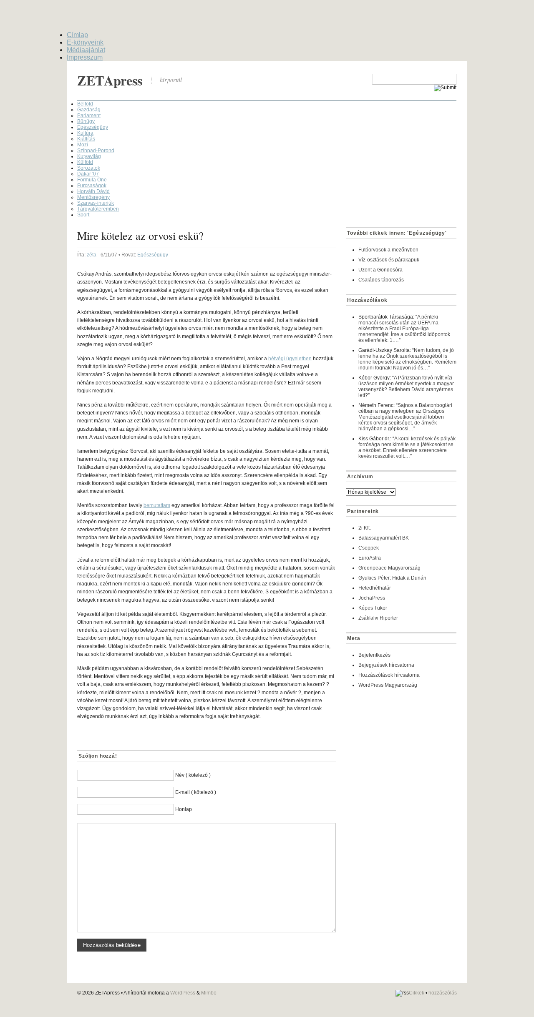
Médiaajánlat (86, 49)
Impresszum (85, 57)
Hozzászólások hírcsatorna (389, 675)
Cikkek (416, 993)
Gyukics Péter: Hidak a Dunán (392, 578)
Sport (83, 215)
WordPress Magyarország (387, 685)
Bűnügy (86, 121)
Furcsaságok (91, 185)
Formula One (92, 180)
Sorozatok (88, 168)
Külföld (85, 162)
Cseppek (368, 548)
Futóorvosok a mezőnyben (388, 250)
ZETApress (110, 80)
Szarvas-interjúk (95, 203)
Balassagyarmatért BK (383, 538)
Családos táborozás (381, 280)
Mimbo (209, 993)
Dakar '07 (88, 174)
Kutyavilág (89, 156)
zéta (91, 255)
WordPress (182, 993)
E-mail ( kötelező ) (195, 792)
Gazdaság (89, 110)
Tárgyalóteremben (98, 209)
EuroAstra (369, 558)
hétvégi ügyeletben (290, 359)
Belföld (85, 104)
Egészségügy (92, 127)
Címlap (77, 34)
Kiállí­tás (86, 139)
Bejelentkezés (374, 655)
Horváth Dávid (93, 191)
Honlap (183, 809)
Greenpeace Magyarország (389, 568)
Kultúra (85, 133)
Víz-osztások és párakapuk (388, 260)
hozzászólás (442, 993)
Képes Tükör (372, 608)
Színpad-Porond (95, 150)
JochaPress (371, 598)
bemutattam (157, 505)
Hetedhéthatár (374, 588)
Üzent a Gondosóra (380, 270)
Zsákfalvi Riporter (378, 618)
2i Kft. (364, 528)
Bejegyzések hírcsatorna (386, 665)
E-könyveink (85, 42)
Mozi (82, 145)
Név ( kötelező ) (193, 775)
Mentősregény (93, 197)
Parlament (89, 115)
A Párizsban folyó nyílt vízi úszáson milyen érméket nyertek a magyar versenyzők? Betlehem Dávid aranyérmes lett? (406, 386)
